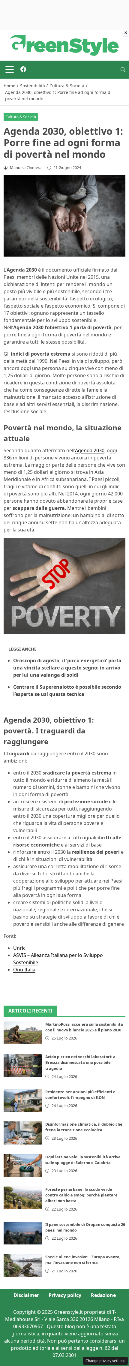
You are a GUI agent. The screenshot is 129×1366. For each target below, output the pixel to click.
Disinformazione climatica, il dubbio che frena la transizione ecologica (83, 1127)
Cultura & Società (20, 116)
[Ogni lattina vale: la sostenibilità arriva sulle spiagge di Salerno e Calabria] (23, 1165)
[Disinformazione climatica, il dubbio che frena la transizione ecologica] (23, 1132)
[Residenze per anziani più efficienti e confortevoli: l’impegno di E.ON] (23, 1100)
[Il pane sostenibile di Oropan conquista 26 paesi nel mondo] (23, 1233)
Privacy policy (65, 1295)
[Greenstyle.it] (64, 44)
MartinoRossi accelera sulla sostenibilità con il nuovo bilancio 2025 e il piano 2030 (84, 1027)
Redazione (103, 1295)
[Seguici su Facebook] (23, 69)
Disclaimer (26, 1295)
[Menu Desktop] (10, 70)
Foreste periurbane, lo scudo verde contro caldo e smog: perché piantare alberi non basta (81, 1195)
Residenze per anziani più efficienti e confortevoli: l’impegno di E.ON (80, 1094)
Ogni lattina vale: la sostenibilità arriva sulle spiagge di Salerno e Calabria (83, 1159)
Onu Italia (24, 969)
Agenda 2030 (89, 450)
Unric (19, 948)
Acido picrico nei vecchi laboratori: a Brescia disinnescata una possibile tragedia (80, 1062)
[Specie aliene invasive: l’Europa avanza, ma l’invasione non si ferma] (23, 1265)
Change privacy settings (105, 1360)
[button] (123, 69)
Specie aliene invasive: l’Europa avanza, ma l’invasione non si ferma (83, 1259)
